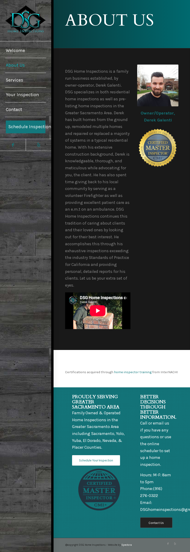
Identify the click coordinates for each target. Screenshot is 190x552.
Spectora (126, 544)
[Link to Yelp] (38, 145)
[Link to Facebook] (13, 145)
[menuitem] (25, 50)
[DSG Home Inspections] (25, 20)
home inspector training (133, 372)
